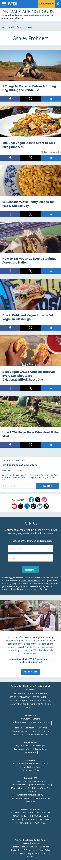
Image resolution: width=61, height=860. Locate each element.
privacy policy (8, 589)
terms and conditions (30, 580)
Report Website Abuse (38, 853)
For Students (41, 749)
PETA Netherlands (21, 816)
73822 (20, 470)
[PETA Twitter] (37, 499)
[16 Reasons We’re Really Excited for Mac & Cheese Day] (30, 191)
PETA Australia (30, 819)
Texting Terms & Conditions (23, 850)
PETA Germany (43, 812)
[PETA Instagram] (44, 499)
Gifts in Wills (30, 791)
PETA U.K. (15, 812)
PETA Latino (40, 823)
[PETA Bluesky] (39, 506)
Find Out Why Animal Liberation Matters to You (30, 723)
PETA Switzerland (40, 816)
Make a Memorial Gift (40, 785)
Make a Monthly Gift (19, 785)
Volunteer (29, 728)
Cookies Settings (30, 857)
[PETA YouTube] (14, 506)
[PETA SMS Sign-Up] (20, 506)
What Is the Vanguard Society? (30, 795)
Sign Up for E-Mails (20, 731)
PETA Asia (44, 819)
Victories (18, 728)
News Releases (34, 763)
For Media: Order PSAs (30, 767)
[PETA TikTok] (33, 506)
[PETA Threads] (46, 506)
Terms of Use (19, 853)
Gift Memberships (42, 798)
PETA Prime (42, 728)
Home (5, 27)
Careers (36, 719)
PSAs (46, 763)
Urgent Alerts (22, 746)
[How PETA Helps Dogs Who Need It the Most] (30, 422)
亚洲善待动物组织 (24, 823)
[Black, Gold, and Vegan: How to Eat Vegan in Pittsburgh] (30, 305)
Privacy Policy (44, 850)
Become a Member (37, 781)
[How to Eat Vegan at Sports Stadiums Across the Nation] (30, 248)
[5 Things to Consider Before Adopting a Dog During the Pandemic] (30, 76)
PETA (10, 470)
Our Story (25, 719)
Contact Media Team (30, 770)
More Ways (30, 802)
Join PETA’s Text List (40, 731)
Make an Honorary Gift (21, 788)
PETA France (28, 812)
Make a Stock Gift (42, 788)
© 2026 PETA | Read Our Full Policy (30, 840)
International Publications (38, 735)
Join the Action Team (23, 749)
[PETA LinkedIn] (27, 506)
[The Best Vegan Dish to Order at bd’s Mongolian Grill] (30, 133)
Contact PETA (17, 735)
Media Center (18, 763)
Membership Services (20, 798)
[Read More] (30, 638)
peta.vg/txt (48, 475)
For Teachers (30, 752)
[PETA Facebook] (31, 499)
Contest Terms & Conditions (24, 847)
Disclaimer (44, 847)
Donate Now (20, 781)
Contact (35, 843)
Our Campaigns (38, 746)
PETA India (16, 819)
